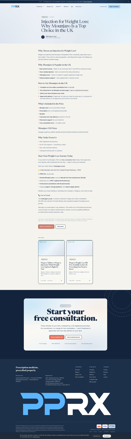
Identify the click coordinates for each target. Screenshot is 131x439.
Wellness (66, 6)
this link (72, 87)
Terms (90, 431)
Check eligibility (55, 337)
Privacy (95, 431)
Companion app (93, 379)
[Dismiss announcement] (128, 1)
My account (104, 6)
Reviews (105, 372)
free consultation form (69, 160)
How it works (92, 377)
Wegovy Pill (78, 374)
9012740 (62, 378)
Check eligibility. (87, 1)
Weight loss (92, 372)
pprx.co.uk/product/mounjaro (79, 90)
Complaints (106, 431)
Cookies (100, 431)
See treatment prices (73, 337)
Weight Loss (50, 6)
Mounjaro (77, 369)
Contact (105, 369)
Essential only (96, 436)
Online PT (58, 6)
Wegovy (77, 372)
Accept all (106, 436)
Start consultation (79, 377)
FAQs (104, 374)
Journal (105, 377)
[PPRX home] (15, 6)
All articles (60, 226)
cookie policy (36, 436)
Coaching (91, 369)
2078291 (39, 378)
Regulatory (112, 431)
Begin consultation (114, 6)
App (72, 6)
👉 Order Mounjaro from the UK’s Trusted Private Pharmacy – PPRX (59, 170)
